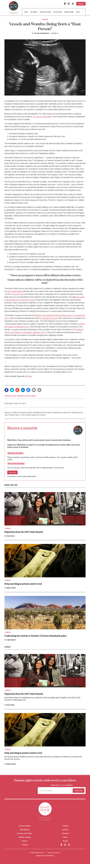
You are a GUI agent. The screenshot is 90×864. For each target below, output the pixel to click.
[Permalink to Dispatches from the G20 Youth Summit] (45, 509)
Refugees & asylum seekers (26, 396)
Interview (65, 833)
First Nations (33, 12)
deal (22, 294)
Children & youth (10, 396)
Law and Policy (57, 12)
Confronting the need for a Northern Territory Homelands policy (35, 635)
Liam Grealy (11, 640)
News (65, 837)
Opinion (45, 19)
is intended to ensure (48, 318)
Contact (25, 845)
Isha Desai (10, 536)
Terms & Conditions (53, 853)
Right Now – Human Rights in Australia (13, 8)
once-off (16, 294)
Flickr (30, 376)
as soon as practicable (42, 116)
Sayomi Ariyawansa (41, 33)
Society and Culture (45, 12)
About (26, 12)
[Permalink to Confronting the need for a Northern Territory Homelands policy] (45, 613)
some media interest (14, 291)
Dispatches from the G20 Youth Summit (23, 531)
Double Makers (49, 855)
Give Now (12, 472)
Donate (81, 4)
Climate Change (68, 12)
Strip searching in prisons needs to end (23, 583)
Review (65, 841)
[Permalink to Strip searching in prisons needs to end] (45, 561)
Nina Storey (11, 588)
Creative (65, 830)
